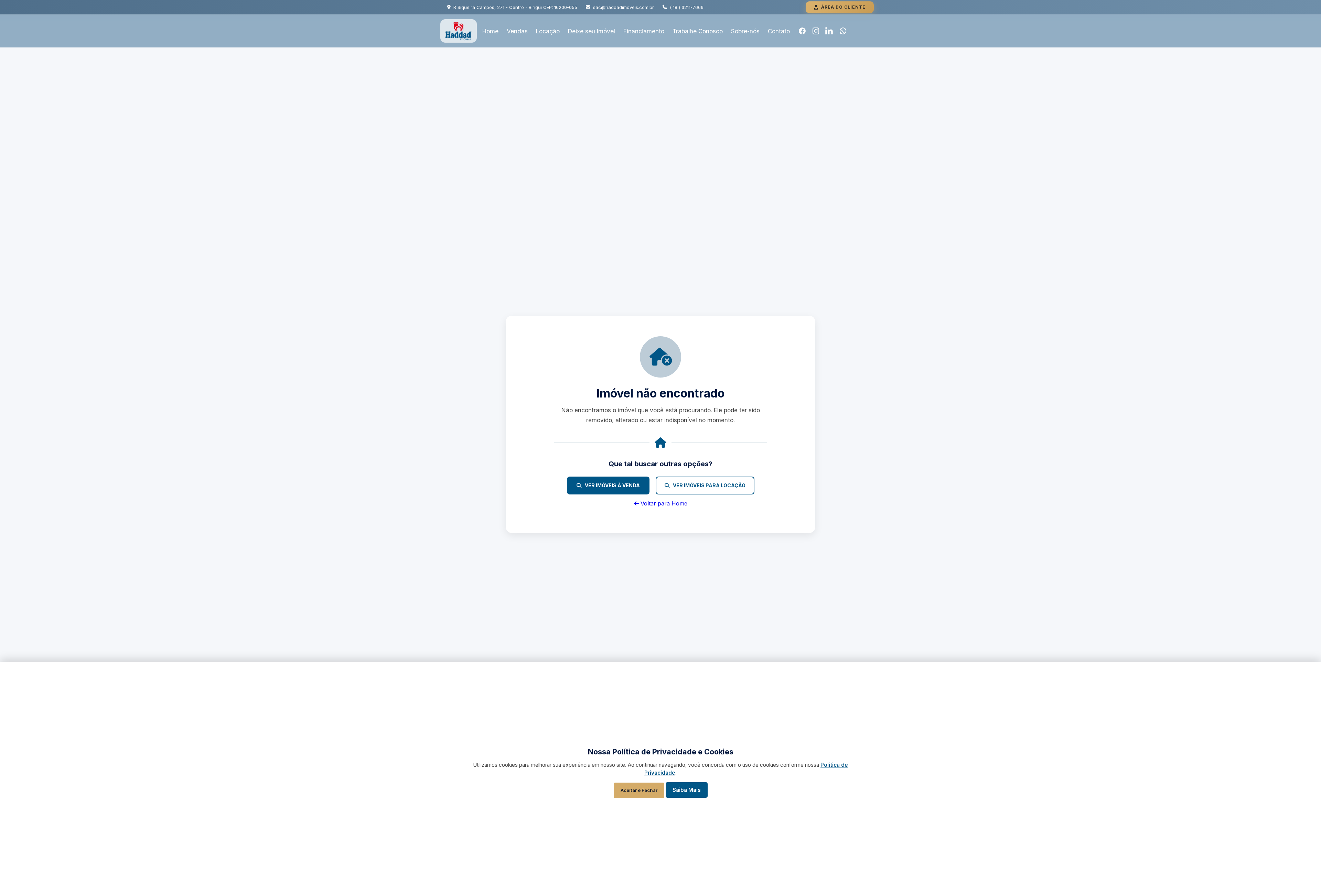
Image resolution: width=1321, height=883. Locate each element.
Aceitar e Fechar (639, 790)
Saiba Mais (687, 790)
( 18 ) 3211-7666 (687, 7)
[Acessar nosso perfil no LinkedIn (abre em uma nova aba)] (829, 31)
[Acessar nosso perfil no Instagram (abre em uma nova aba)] (816, 31)
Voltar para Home (663, 503)
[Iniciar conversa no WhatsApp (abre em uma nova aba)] (843, 31)
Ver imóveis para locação (709, 485)
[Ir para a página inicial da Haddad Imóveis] (458, 31)
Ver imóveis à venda (612, 485)
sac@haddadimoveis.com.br (623, 7)
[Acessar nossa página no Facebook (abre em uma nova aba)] (802, 31)
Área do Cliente (843, 7)
